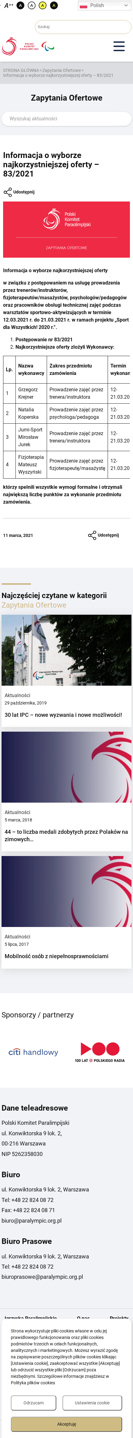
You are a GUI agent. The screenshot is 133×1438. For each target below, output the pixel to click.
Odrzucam (34, 1402)
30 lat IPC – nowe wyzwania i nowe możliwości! (63, 715)
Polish (97, 5)
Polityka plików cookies (33, 1382)
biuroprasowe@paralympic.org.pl (42, 1277)
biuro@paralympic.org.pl (32, 1220)
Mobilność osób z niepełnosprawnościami (57, 956)
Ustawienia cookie (92, 1402)
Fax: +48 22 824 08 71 (28, 1210)
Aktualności (17, 695)
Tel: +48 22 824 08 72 (28, 1200)
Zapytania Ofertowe (61, 70)
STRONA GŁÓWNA (21, 70)
